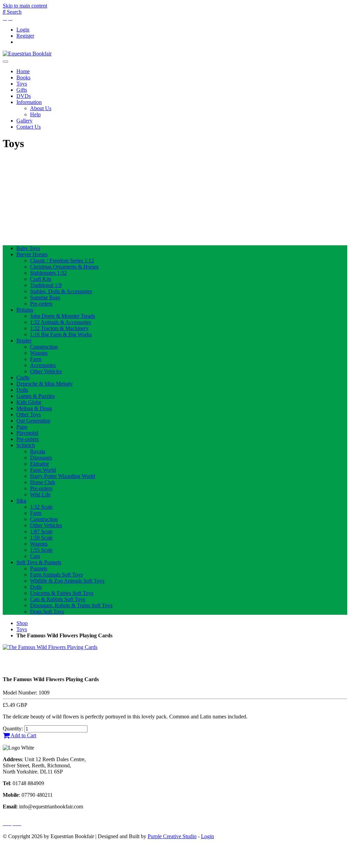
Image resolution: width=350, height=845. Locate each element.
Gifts (21, 90)
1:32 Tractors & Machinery (59, 328)
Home (23, 71)
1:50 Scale (41, 538)
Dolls (22, 390)
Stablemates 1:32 (48, 273)
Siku (21, 501)
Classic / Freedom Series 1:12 (62, 260)
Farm (35, 359)
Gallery (24, 121)
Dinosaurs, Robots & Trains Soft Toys (71, 605)
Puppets (38, 568)
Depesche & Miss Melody (44, 384)
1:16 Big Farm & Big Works (61, 334)
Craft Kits (40, 279)
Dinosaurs (41, 457)
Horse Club (42, 482)
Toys (21, 84)
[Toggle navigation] (5, 62)
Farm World (43, 470)
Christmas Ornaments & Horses (64, 267)
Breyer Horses (32, 254)
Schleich (25, 445)
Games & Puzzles (35, 396)
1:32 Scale (41, 507)
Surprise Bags (45, 297)
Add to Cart (23, 735)
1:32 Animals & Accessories (60, 322)
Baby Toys (28, 248)
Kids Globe (28, 402)
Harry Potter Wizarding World (62, 476)
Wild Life (40, 494)
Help (35, 114)
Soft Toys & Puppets (38, 562)
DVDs (23, 96)
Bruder (23, 340)
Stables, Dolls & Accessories (61, 291)
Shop (22, 623)
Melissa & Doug (34, 408)
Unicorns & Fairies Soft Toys (61, 593)
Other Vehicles (46, 371)
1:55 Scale (41, 550)
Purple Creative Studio (172, 836)
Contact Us (28, 127)
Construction (44, 347)
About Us (40, 108)
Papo (21, 427)
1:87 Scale (41, 531)
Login (22, 29)
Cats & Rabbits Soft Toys (57, 599)
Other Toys (28, 414)
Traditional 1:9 (46, 285)
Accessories (43, 365)
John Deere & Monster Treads (62, 316)
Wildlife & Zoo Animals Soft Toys (67, 581)
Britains (24, 310)
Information (29, 102)
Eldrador (39, 464)
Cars (35, 556)
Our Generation (33, 421)
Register (25, 36)
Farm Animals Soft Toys (56, 574)
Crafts (22, 377)
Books (23, 77)
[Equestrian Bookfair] (27, 53)
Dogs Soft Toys (47, 611)
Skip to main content (25, 6)
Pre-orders (41, 304)
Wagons (39, 353)
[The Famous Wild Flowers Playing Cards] (50, 647)
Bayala (37, 451)
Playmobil (27, 433)
